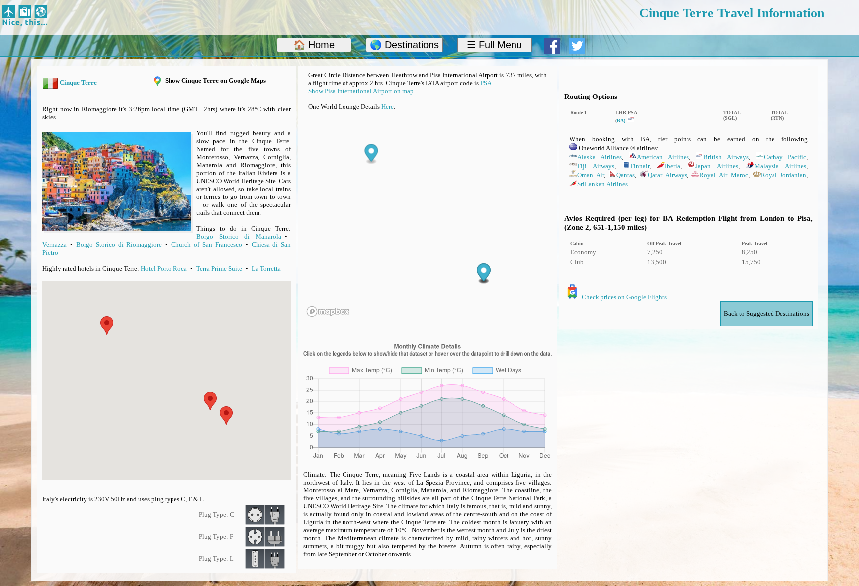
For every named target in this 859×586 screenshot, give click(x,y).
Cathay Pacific (785, 157)
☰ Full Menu (494, 44)
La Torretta (266, 268)
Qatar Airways (667, 175)
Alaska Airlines (599, 157)
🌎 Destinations (404, 44)
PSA (486, 83)
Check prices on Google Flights (624, 297)
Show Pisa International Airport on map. (361, 91)
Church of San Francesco (206, 244)
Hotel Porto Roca (164, 268)
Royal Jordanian (783, 175)
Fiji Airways (595, 166)
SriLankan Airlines (602, 184)
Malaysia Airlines (780, 166)
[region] (427, 220)
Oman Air (590, 175)
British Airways (726, 157)
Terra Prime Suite (219, 268)
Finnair (639, 166)
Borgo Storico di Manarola (238, 236)
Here (387, 106)
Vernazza (54, 244)
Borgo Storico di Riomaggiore (119, 244)
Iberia (672, 166)
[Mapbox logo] (328, 311)
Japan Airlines (716, 166)
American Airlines (663, 157)
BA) (622, 120)
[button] (226, 415)
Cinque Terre (78, 82)
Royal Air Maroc (723, 175)
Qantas (625, 175)
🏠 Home (314, 44)
